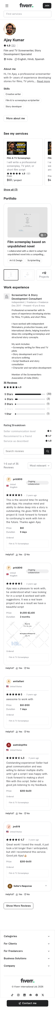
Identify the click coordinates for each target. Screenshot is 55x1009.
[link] (27, 1003)
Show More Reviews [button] (18, 906)
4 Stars (9, 399)
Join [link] (47, 6)
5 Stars (9, 394)
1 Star (8, 414)
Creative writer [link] (13, 94)
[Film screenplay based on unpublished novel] (11, 274)
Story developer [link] (14, 107)
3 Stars (9, 404)
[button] (7, 5)
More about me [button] (15, 118)
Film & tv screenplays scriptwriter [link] (23, 100)
